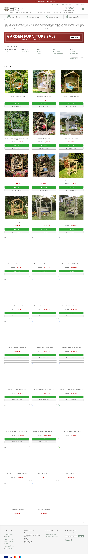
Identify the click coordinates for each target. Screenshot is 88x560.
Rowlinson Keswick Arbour (44, 180)
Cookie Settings (8, 548)
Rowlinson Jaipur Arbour (44, 138)
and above (58, 54)
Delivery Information (9, 539)
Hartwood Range (73, 56)
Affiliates (7, 543)
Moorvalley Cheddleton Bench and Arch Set (71, 180)
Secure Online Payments (51, 534)
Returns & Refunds (9, 541)
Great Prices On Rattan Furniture (53, 532)
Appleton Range (73, 51)
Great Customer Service (51, 538)
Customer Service (64, 4)
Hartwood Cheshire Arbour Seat (71, 96)
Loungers (10, 19)
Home (11, 12)
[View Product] (71, 123)
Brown (7, 51)
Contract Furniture (80, 4)
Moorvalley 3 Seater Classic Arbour (71, 305)
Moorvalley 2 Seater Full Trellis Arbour (71, 222)
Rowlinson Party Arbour (44, 473)
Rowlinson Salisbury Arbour (17, 222)
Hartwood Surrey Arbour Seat (44, 96)
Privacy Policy (8, 545)
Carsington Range (74, 53)
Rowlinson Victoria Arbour (16, 180)
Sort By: (5, 66)
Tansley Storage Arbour (71, 473)
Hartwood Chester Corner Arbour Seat (71, 347)
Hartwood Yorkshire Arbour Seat (17, 96)
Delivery (57, 4)
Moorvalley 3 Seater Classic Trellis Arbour (44, 305)
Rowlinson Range (73, 54)
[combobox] (38, 9)
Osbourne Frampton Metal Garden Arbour (16, 473)
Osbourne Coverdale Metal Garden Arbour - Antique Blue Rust (71, 432)
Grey (39, 53)
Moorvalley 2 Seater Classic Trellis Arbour (44, 264)
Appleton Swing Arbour (44, 509)
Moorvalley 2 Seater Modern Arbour (44, 222)
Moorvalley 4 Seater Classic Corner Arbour (16, 431)
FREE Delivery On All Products (52, 536)
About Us (53, 4)
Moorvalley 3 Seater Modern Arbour (17, 264)
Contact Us (71, 4)
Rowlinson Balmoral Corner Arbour (17, 347)
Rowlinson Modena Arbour (71, 138)
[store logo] (11, 9)
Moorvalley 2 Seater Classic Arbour (17, 305)
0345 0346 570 (69, 8)
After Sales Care (8, 536)
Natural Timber (41, 54)
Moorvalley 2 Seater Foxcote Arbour (44, 347)
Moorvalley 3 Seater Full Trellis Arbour (71, 264)
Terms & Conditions (9, 546)
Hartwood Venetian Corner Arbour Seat (44, 389)
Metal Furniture (25, 51)
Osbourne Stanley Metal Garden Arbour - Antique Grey (17, 138)
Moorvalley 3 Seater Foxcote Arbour (17, 389)
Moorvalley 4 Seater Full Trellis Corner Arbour (71, 389)
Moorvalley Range (74, 58)
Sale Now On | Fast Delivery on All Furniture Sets (44, 1)
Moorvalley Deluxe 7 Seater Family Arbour (44, 431)
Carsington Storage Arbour (17, 509)
